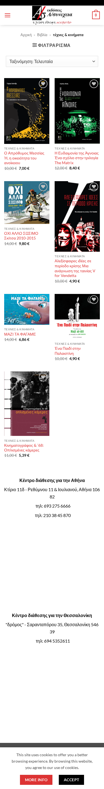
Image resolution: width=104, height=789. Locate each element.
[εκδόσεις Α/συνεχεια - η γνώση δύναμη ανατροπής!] (52, 15)
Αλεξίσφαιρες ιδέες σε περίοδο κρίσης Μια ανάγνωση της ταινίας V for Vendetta (75, 268)
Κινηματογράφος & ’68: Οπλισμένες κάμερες (24, 448)
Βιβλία (42, 35)
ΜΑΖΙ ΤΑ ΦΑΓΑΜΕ (20, 334)
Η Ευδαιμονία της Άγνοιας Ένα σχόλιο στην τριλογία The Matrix (77, 158)
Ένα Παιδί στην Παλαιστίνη (68, 351)
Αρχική (26, 35)
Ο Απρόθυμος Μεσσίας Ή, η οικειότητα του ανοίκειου (24, 158)
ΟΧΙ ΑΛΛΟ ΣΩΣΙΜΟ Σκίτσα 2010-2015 (21, 236)
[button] (7, 15)
